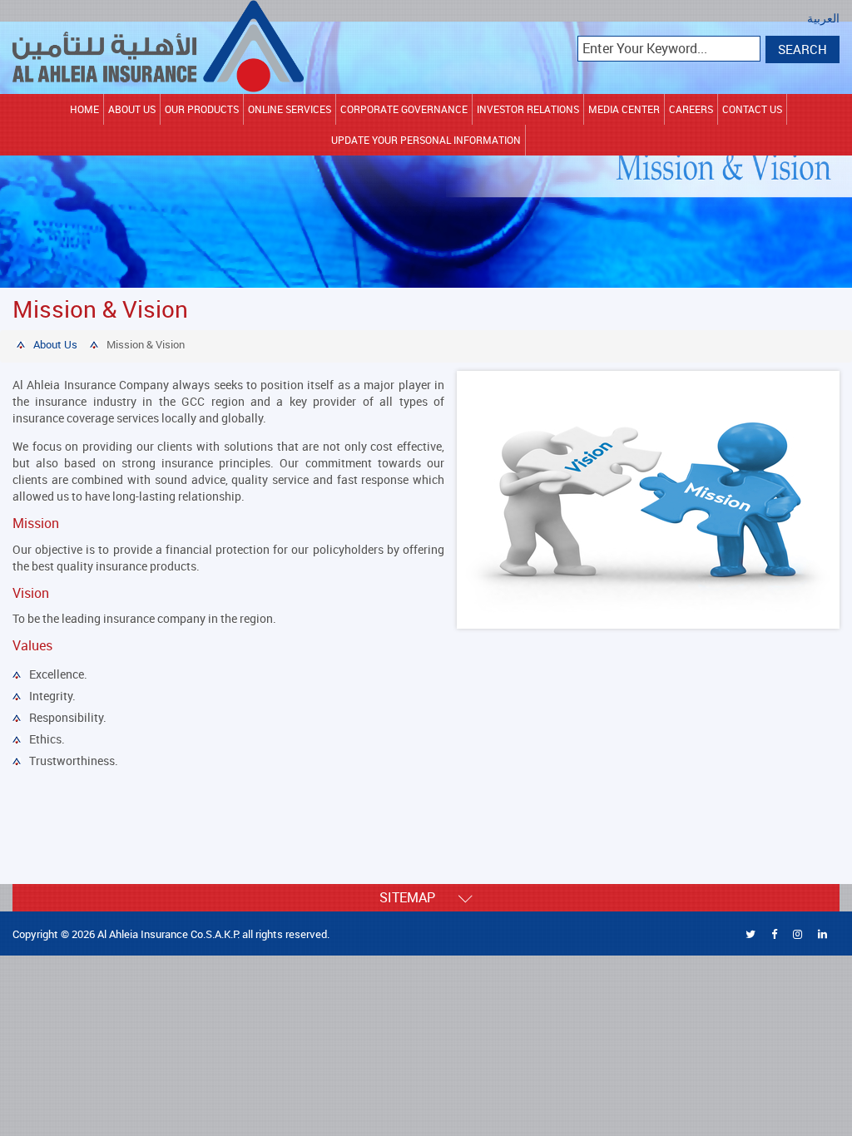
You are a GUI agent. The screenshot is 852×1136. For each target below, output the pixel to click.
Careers (691, 109)
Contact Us (752, 109)
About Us (132, 109)
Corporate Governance (404, 109)
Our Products (202, 109)
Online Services (289, 109)
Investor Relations (528, 109)
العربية (823, 18)
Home (84, 109)
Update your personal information (426, 139)
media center (624, 109)
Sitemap (418, 897)
